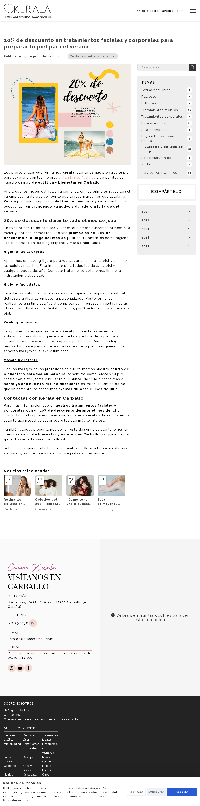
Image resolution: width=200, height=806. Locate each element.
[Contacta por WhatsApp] (33, 623)
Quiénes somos (14, 719)
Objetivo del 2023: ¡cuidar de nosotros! (47, 502)
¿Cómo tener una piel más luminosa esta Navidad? (79, 502)
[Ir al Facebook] (28, 668)
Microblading (12, 743)
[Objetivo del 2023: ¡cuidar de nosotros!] (48, 485)
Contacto (72, 719)
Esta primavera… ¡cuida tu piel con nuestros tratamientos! (110, 502)
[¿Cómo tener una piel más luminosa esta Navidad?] (80, 485)
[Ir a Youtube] (20, 668)
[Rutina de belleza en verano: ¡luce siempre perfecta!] (17, 485)
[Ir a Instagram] (12, 668)
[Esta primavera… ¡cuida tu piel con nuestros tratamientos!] (111, 485)
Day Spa (28, 757)
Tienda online (54, 719)
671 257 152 (18, 623)
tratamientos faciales (77, 177)
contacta (12, 415)
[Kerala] (27, 11)
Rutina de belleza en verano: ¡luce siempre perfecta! (15, 502)
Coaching (10, 765)
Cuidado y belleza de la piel (93, 56)
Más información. (16, 800)
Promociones (35, 719)
